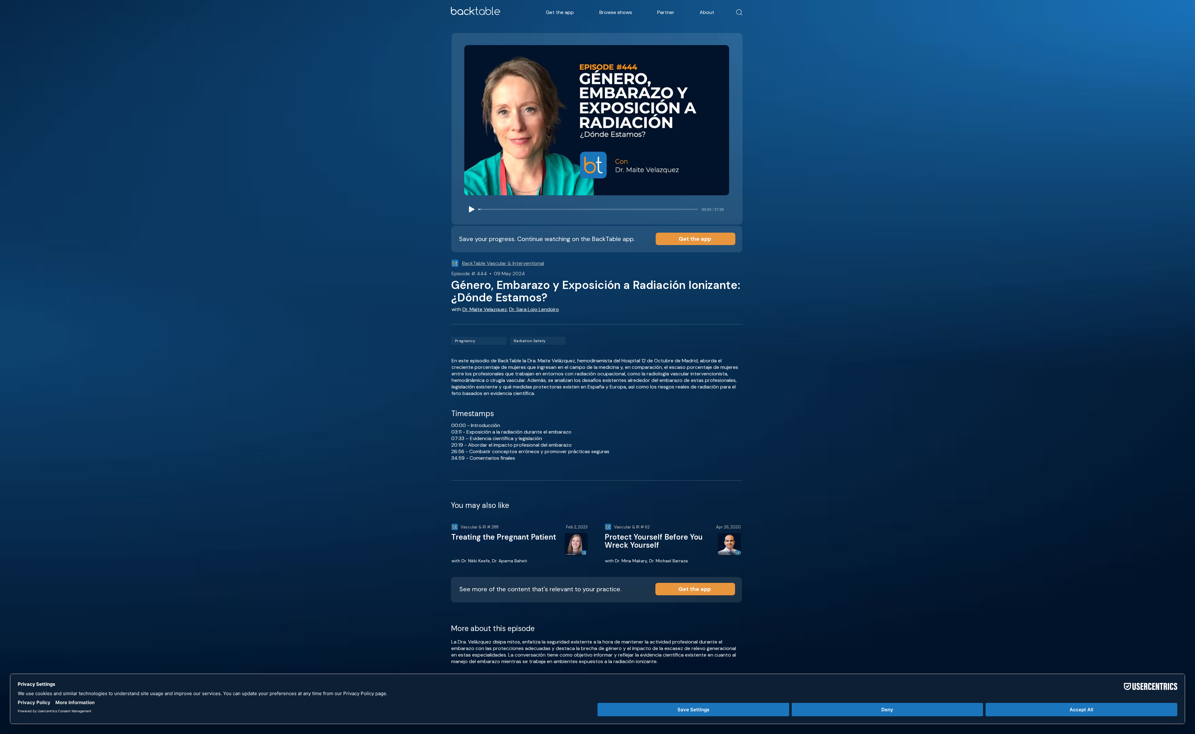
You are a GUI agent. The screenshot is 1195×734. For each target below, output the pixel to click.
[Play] (472, 209)
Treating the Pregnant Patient (503, 537)
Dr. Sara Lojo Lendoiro (534, 309)
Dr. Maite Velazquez (484, 309)
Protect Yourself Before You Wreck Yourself (654, 541)
